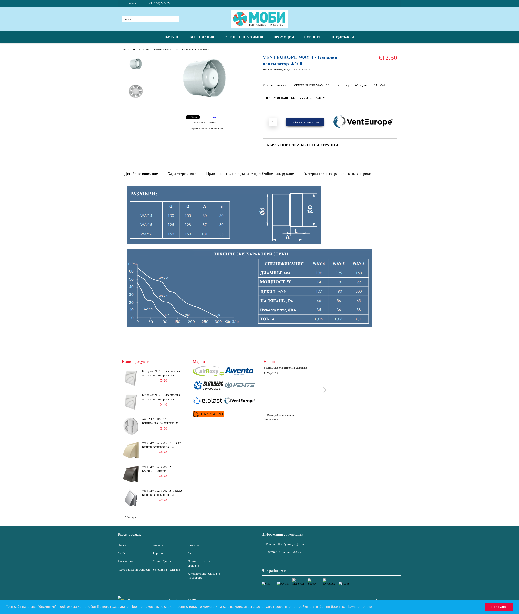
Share (194, 117)
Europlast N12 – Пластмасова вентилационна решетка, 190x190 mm (161, 373)
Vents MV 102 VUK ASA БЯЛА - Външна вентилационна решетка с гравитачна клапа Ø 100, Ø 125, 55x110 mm (163, 493)
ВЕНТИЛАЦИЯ (202, 37)
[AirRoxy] (208, 372)
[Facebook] (395, 3)
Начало (125, 49)
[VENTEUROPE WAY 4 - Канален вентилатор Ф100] (204, 100)
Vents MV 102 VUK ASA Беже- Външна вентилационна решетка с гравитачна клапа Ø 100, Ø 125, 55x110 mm (162, 445)
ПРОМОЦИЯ (283, 37)
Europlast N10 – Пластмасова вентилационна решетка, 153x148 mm (161, 397)
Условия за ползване (166, 569)
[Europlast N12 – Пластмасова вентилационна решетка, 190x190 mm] (131, 378)
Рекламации (126, 561)
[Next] (323, 390)
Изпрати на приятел (205, 122)
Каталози (194, 545)
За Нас (122, 553)
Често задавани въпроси (134, 569)
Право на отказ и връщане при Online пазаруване (250, 173)
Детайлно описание (141, 173)
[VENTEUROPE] (239, 401)
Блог (191, 553)
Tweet (215, 117)
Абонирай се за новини (280, 415)
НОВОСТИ (313, 37)
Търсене (158, 553)
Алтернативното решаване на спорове (337, 173)
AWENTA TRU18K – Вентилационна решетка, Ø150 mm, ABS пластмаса (162, 421)
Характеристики (182, 173)
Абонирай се (133, 517)
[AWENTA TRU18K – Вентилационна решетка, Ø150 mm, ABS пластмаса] (131, 426)
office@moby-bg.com (290, 544)
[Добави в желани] (270, 111)
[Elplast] (208, 401)
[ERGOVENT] (208, 414)
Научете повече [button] (359, 606)
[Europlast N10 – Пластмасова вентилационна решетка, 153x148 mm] (131, 402)
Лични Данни (162, 561)
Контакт (158, 545)
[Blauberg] (208, 386)
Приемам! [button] (498, 606)
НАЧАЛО (172, 37)
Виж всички (271, 419)
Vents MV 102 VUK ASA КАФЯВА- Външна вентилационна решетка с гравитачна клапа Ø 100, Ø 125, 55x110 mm (163, 469)
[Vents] (239, 386)
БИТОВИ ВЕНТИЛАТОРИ (165, 49)
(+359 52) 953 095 (159, 3)
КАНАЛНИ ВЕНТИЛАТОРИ (196, 49)
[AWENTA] (239, 371)
